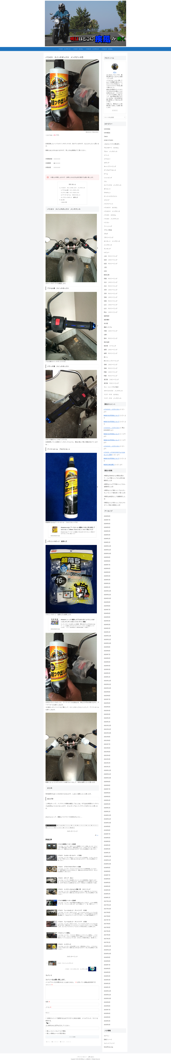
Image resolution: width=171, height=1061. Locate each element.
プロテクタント (95, 825)
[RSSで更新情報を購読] (117, 110)
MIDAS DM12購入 (109, 464)
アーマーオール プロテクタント (71, 195)
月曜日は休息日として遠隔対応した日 (114, 498)
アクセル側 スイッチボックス (70, 190)
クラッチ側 (74, 825)
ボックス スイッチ (50, 827)
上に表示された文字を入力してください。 (58, 1025)
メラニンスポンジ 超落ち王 (70, 197)
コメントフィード (109, 1043)
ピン (114, 72)
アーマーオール (67, 825)
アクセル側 (60, 825)
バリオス (88, 825)
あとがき (64, 202)
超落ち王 (72, 827)
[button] (125, 117)
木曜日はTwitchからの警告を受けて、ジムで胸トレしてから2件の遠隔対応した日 (114, 478)
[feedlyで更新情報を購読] (115, 110)
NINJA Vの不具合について (111, 415)
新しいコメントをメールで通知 (56, 1031)
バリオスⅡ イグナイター (112, 409)
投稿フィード (108, 1039)
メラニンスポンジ (59, 827)
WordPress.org (108, 1047)
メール (48, 1007)
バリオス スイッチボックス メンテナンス (73, 187)
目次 (70, 184)
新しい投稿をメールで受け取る (56, 1033)
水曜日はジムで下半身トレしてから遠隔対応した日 (114, 485)
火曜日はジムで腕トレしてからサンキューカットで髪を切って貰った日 (114, 491)
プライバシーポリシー (82, 1056)
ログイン (106, 1035)
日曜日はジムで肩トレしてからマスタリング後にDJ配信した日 (114, 504)
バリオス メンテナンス (51, 825)
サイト (48, 1012)
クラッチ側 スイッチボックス (70, 192)
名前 (48, 1001)
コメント (49, 984)
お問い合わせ (91, 1056)
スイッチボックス (81, 825)
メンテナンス (66, 827)
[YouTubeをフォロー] (113, 110)
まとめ (62, 199)
